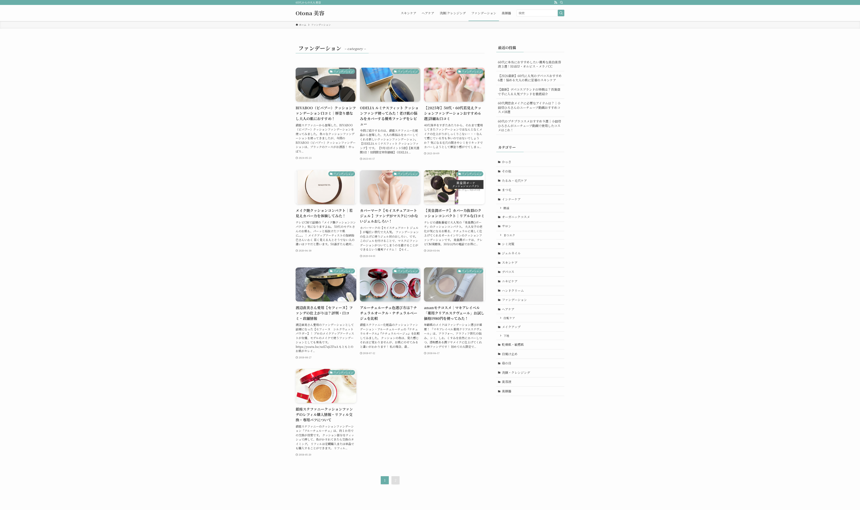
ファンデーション (514, 299)
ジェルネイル (511, 253)
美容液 (506, 381)
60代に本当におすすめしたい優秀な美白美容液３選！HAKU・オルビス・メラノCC (529, 64)
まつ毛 (506, 189)
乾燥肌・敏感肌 (513, 344)
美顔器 (506, 391)
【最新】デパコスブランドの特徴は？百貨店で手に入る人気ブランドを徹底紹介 (529, 91)
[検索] (561, 2)
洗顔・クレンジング (516, 372)
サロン (506, 226)
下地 (506, 336)
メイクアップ (511, 327)
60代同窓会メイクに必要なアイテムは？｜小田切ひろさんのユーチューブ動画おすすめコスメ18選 (529, 107)
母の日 (506, 363)
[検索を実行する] (561, 13)
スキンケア (510, 262)
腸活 (506, 208)
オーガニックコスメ (516, 217)
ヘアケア (508, 309)
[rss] (556, 2)
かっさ (506, 161)
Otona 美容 (310, 13)
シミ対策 (508, 244)
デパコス (508, 271)
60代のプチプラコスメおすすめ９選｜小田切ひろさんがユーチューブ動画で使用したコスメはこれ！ (529, 125)
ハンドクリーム (513, 290)
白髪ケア (509, 318)
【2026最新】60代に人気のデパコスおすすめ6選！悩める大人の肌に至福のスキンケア (530, 77)
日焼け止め (510, 354)
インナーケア (511, 199)
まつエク (509, 235)
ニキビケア (510, 281)
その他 (506, 171)
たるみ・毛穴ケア (514, 180)
